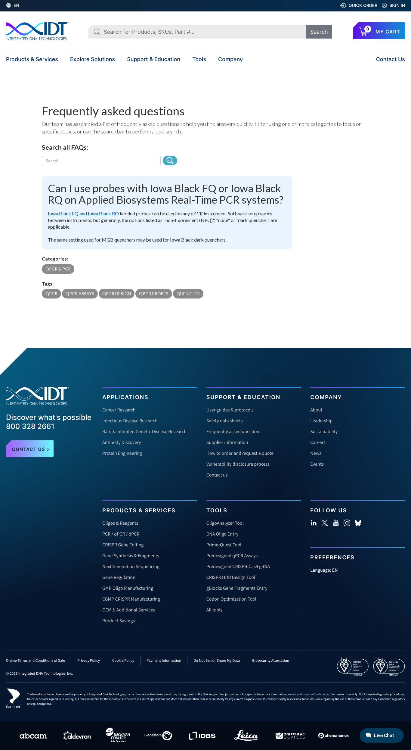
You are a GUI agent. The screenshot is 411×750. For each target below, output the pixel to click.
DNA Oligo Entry (222, 534)
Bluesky (358, 523)
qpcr (51, 293)
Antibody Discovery (121, 442)
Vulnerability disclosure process (238, 464)
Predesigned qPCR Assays (232, 556)
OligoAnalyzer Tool (225, 523)
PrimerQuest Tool (224, 545)
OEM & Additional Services (128, 610)
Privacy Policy (88, 661)
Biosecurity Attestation (270, 661)
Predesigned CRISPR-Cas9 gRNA (238, 567)
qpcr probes (153, 293)
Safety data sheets (224, 421)
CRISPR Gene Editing (123, 545)
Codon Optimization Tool (231, 599)
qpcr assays (80, 293)
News (315, 453)
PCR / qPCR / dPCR (121, 534)
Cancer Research (118, 410)
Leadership (321, 421)
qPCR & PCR (58, 268)
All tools (214, 610)
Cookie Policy (123, 661)
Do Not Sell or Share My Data (216, 661)
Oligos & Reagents (120, 523)
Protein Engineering (122, 453)
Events (316, 464)
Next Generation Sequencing (130, 567)
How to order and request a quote (240, 453)
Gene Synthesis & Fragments (130, 556)
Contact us (217, 475)
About (316, 410)
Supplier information (227, 442)
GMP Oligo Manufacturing (127, 588)
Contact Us (390, 59)
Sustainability (324, 432)
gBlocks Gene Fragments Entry (236, 588)
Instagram (347, 523)
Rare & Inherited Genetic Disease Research (144, 432)
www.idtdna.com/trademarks (310, 694)
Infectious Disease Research (130, 421)
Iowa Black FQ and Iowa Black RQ (83, 213)
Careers (318, 442)
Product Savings (118, 621)
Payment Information (164, 661)
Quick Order (363, 5)
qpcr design (116, 293)
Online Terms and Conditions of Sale (35, 661)
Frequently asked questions (233, 432)
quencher (188, 293)
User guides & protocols (230, 410)
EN (16, 5)
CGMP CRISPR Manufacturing (131, 599)
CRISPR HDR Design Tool (230, 577)
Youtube (335, 523)
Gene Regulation (118, 577)
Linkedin (313, 523)
